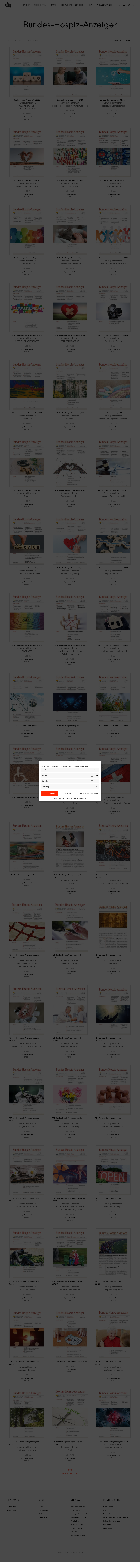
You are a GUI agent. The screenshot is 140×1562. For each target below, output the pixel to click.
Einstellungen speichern (88, 793)
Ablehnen (67, 793)
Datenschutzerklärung (71, 798)
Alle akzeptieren (49, 793)
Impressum (82, 798)
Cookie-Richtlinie (59, 798)
